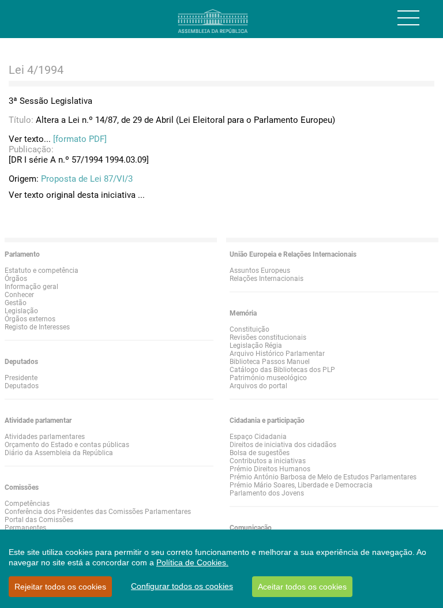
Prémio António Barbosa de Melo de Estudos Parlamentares (323, 477)
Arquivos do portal (258, 386)
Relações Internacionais (266, 279)
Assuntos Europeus (260, 271)
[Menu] (408, 18)
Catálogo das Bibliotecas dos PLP (282, 370)
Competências (27, 504)
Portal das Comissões (39, 520)
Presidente (21, 378)
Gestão (16, 303)
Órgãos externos (30, 319)
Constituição (249, 329)
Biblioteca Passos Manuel (270, 362)
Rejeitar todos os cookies (60, 586)
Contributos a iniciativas (268, 461)
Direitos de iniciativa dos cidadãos (283, 445)
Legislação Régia (256, 345)
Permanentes (25, 528)
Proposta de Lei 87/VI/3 (87, 179)
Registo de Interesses (37, 327)
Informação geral (31, 287)
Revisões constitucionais (268, 337)
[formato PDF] (80, 139)
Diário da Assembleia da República (59, 453)
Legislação (21, 311)
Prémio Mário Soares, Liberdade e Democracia (301, 485)
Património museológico (268, 378)
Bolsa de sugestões (260, 453)
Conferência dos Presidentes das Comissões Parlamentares (98, 512)
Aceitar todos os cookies (302, 586)
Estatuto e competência (41, 271)
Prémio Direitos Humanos (270, 469)
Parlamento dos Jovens (267, 493)
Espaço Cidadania (258, 437)
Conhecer (19, 295)
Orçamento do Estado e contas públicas (67, 445)
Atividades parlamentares (45, 437)
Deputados (22, 386)
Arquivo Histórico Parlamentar (277, 354)
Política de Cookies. (192, 562)
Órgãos (16, 279)
